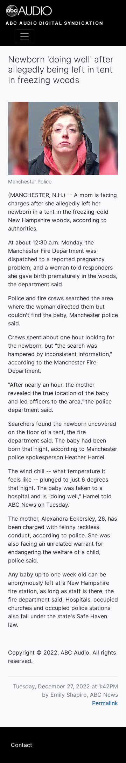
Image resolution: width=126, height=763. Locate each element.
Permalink (105, 703)
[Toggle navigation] (24, 36)
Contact (21, 744)
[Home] (54, 11)
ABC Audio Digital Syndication (54, 23)
